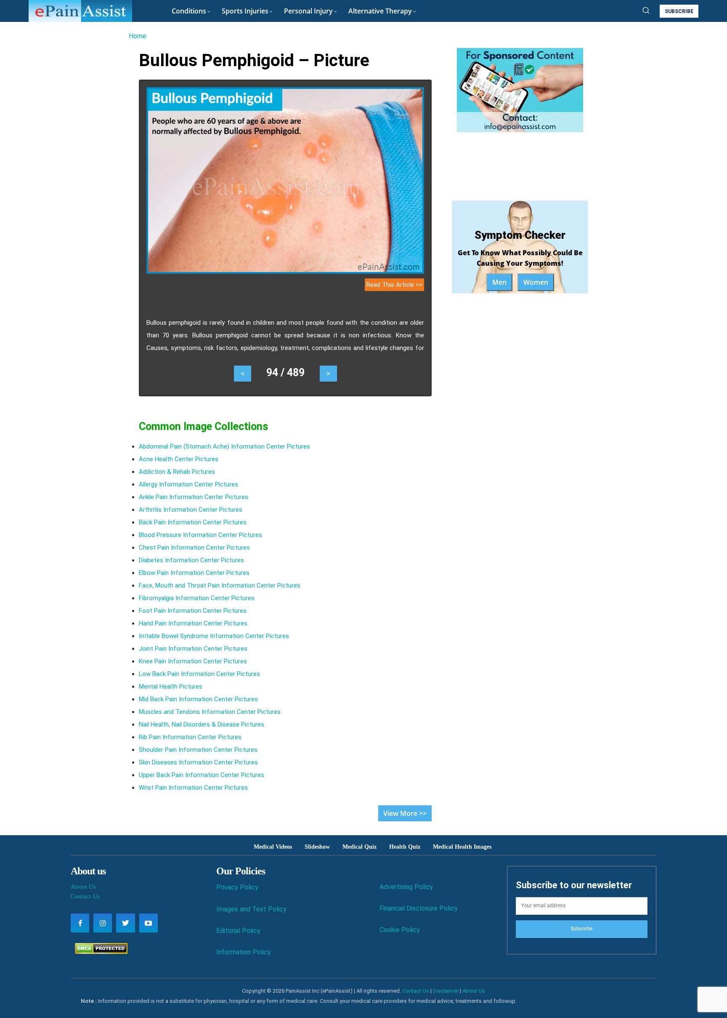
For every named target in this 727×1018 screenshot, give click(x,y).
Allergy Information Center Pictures (188, 484)
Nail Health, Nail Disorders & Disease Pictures (201, 724)
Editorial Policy (238, 931)
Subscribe (581, 929)
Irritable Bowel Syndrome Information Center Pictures (214, 636)
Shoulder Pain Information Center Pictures (198, 749)
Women (535, 282)
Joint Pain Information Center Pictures (193, 648)
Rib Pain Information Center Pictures (190, 737)
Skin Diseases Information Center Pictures (198, 762)
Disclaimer (446, 991)
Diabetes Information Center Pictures (191, 560)
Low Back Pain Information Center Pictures (199, 674)
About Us (83, 886)
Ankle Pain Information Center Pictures (193, 497)
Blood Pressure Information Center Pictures (200, 535)
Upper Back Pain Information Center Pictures (201, 775)
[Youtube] (148, 923)
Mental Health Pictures (170, 686)
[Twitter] (125, 923)
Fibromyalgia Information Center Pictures (197, 598)
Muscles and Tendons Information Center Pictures (210, 712)
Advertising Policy (406, 887)
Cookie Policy (399, 930)
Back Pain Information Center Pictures (193, 522)
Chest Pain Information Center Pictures (194, 547)
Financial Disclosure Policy (418, 908)
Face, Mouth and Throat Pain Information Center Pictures (219, 585)
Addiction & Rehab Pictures (177, 472)
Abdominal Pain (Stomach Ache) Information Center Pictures (224, 446)
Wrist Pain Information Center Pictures (193, 787)
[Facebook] (80, 923)
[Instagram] (102, 923)
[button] (646, 10)
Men (499, 282)
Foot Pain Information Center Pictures (193, 611)
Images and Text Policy (251, 909)
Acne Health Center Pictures (178, 459)
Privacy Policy (237, 887)
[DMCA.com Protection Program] (99, 952)
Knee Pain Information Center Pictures (193, 661)
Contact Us (85, 896)
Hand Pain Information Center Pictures (193, 623)
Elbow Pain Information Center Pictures (194, 573)
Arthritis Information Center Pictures (190, 509)
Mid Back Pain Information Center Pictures (198, 699)
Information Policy (243, 952)
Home (137, 36)
